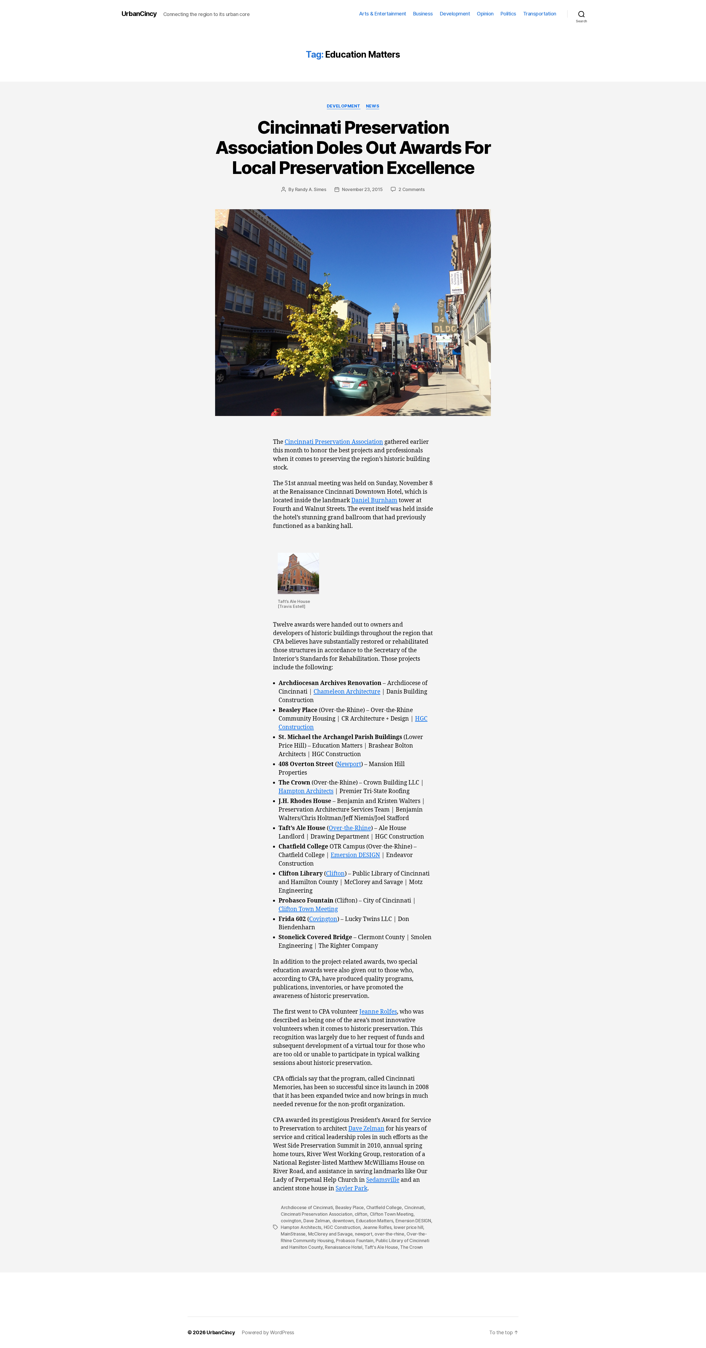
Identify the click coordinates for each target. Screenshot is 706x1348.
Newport (349, 764)
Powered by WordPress (268, 1332)
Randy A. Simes (310, 189)
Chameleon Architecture (347, 692)
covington (291, 1220)
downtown (343, 1220)
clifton (361, 1214)
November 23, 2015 (362, 189)
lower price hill (408, 1227)
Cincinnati (414, 1207)
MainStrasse (293, 1234)
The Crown (411, 1247)
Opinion (485, 14)
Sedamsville (382, 1180)
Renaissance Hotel (343, 1247)
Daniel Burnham (374, 500)
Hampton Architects (306, 791)
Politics (508, 14)
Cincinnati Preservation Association (334, 442)
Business (423, 14)
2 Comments (411, 189)
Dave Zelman (366, 1128)
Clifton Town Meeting (308, 909)
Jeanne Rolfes (378, 1012)
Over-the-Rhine (350, 828)
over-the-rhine (389, 1234)
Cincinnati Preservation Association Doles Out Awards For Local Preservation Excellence (353, 147)
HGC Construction (342, 1227)
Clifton (335, 873)
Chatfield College (384, 1207)
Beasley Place (349, 1207)
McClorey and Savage (330, 1234)
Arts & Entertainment (382, 14)
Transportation (539, 14)
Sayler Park (351, 1188)
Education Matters (374, 1220)
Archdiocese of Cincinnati (307, 1207)
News (372, 106)
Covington (323, 919)
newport (363, 1234)
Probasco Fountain (354, 1240)
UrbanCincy (139, 13)
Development (455, 14)
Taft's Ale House (381, 1247)
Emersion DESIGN (355, 855)
